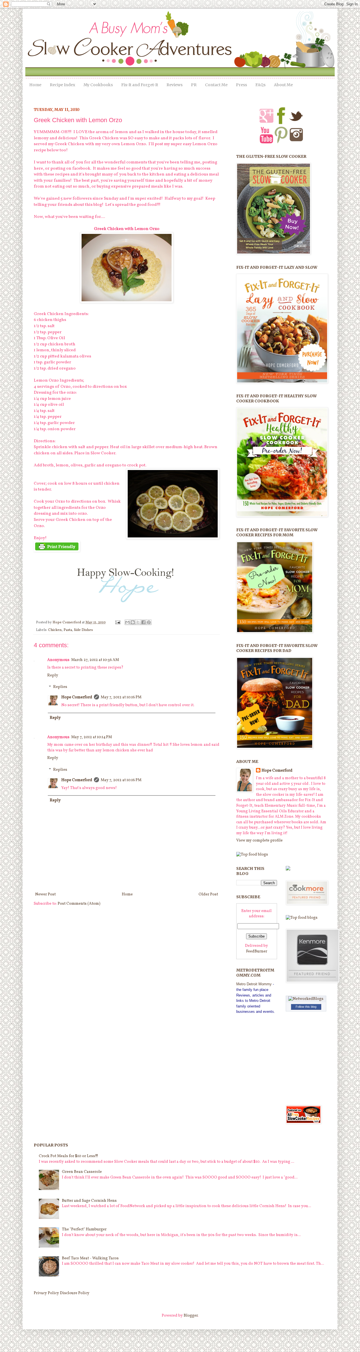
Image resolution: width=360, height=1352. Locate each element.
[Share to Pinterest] (149, 622)
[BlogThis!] (133, 622)
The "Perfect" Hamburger (84, 1229)
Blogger (191, 1315)
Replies (60, 687)
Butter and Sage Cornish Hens (89, 1200)
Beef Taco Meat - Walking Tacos (90, 1258)
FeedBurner (256, 951)
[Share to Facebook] (143, 622)
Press (241, 84)
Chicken (55, 630)
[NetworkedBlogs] (305, 999)
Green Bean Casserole (82, 1172)
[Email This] (127, 622)
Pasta (68, 630)
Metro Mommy (254, 984)
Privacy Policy (46, 1293)
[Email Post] (117, 622)
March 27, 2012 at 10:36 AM (95, 660)
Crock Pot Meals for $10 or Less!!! (68, 1156)
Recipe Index (62, 84)
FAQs (260, 84)
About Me (283, 84)
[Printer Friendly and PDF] (57, 551)
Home (35, 84)
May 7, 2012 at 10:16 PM (121, 697)
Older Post (208, 894)
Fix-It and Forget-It (139, 84)
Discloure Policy (74, 1293)
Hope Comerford (67, 622)
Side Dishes (83, 630)
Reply (52, 675)
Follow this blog (306, 1006)
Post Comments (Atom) (79, 903)
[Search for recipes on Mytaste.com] (252, 854)
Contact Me (216, 84)
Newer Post (45, 894)
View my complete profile (259, 840)
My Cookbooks (98, 84)
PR (194, 84)
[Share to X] (138, 622)
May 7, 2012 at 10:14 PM (91, 737)
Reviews (174, 84)
